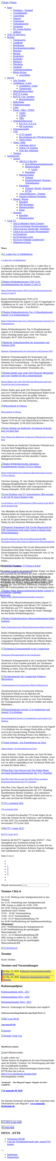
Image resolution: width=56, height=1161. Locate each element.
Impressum (5, 595)
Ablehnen (16, 592)
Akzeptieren (5, 592)
